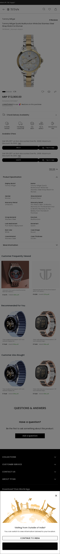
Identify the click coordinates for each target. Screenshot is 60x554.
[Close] (30, 494)
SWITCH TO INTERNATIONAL (30, 546)
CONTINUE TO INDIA (30, 538)
